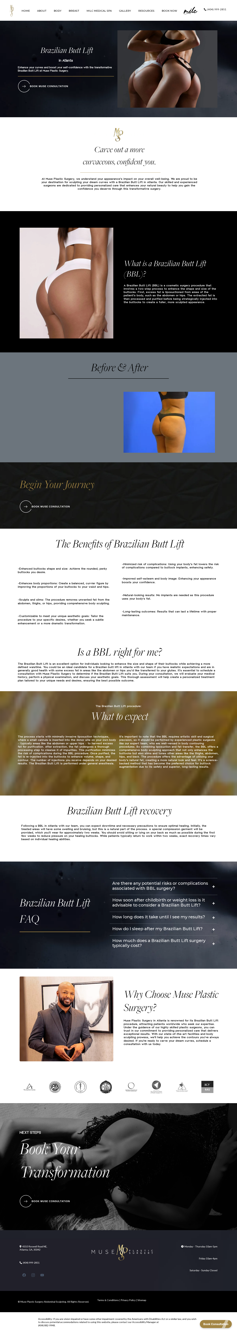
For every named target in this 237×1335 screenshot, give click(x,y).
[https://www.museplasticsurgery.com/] (12, 11)
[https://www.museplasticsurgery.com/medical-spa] (190, 11)
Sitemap (141, 1300)
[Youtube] (42, 1275)
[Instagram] (33, 1275)
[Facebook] (24, 1275)
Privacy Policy (128, 1300)
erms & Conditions (109, 1300)
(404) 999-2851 (216, 9)
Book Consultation (215, 1324)
